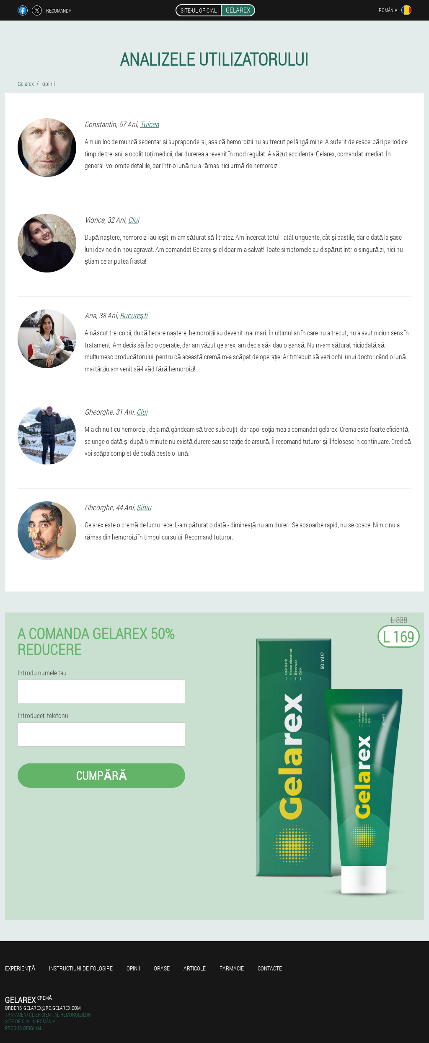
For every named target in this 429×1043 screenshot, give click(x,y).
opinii (133, 968)
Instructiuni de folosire (81, 968)
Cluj (133, 220)
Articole (194, 968)
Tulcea (149, 124)
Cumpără (101, 775)
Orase (162, 968)
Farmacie (232, 968)
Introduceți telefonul (44, 715)
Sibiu (144, 507)
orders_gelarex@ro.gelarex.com (42, 1007)
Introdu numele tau (42, 672)
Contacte (270, 968)
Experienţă (20, 968)
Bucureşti (133, 315)
